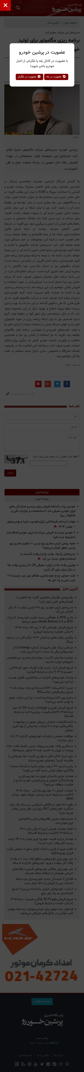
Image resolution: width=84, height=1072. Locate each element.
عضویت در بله (54, 77)
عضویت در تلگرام (27, 77)
